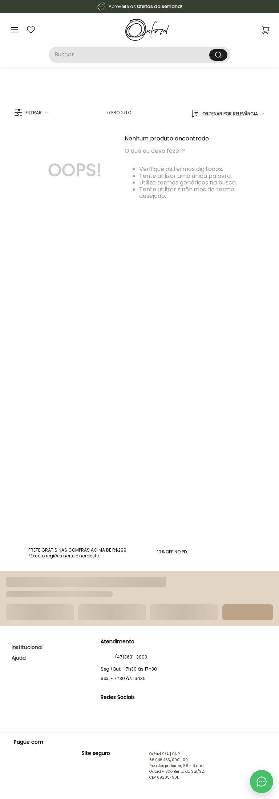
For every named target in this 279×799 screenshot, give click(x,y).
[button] (31, 113)
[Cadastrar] (253, 605)
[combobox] (139, 55)
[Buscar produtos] (218, 55)
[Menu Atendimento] (261, 781)
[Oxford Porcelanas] (147, 30)
